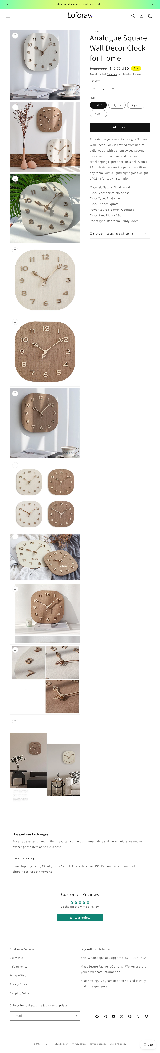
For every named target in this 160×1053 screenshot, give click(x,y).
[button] (8, 15)
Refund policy (61, 1043)
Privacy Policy (18, 984)
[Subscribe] (75, 1016)
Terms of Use (18, 975)
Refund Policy (18, 966)
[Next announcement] (152, 4)
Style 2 (117, 105)
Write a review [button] (80, 917)
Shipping (112, 74)
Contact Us (17, 958)
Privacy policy (79, 1043)
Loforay (46, 1044)
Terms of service (98, 1043)
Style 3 (135, 105)
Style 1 (98, 105)
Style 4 (98, 114)
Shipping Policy (19, 993)
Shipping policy (118, 1043)
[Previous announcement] (7, 4)
